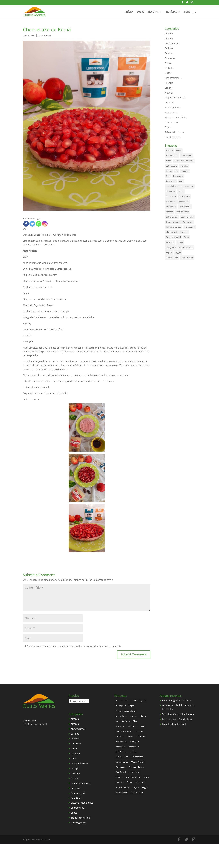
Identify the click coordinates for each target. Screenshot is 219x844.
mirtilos (169, 211)
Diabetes (169, 68)
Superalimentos (186, 247)
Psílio (186, 237)
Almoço (169, 33)
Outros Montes (172, 222)
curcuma (189, 186)
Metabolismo (185, 206)
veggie (178, 252)
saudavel (170, 242)
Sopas (168, 127)
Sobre (140, 12)
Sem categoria (172, 107)
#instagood (186, 155)
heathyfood (171, 206)
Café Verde (171, 181)
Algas (168, 160)
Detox (168, 63)
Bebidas (169, 53)
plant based (171, 232)
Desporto (170, 58)
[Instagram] (45, 224)
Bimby (169, 171)
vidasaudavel (172, 257)
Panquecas (187, 222)
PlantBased (189, 227)
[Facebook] (26, 224)
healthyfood (184, 196)
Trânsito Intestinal (174, 132)
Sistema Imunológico (176, 117)
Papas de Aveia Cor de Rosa (177, 719)
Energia (169, 82)
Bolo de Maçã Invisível (174, 724)
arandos (184, 165)
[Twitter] (32, 224)
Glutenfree (171, 196)
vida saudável (187, 257)
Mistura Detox (182, 211)
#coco (178, 150)
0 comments (44, 35)
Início (129, 12)
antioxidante (171, 165)
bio (176, 171)
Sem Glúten (171, 112)
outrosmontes (187, 216)
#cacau (169, 150)
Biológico (185, 171)
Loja (187, 12)
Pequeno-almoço (173, 227)
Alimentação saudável (184, 160)
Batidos (169, 48)
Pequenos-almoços (175, 97)
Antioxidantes (172, 43)
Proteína (183, 232)
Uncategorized (172, 137)
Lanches (169, 87)
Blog (168, 176)
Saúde (180, 242)
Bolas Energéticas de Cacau (177, 700)
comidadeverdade (174, 186)
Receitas (153, 12)
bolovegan (178, 176)
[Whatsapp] (38, 224)
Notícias (171, 12)
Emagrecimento (173, 77)
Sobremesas (171, 122)
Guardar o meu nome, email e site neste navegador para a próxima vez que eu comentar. (75, 646)
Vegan (169, 252)
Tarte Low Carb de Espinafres (178, 714)
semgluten (171, 247)
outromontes (172, 216)
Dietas (168, 72)
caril (181, 181)
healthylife (170, 201)
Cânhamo (170, 191)
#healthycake (172, 155)
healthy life (183, 201)
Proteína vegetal (173, 237)
